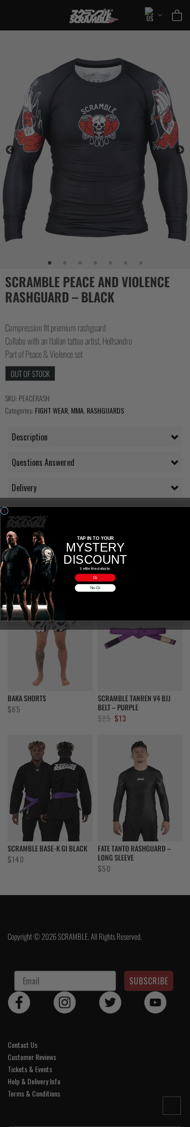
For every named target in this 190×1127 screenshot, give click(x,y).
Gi (95, 577)
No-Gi (95, 588)
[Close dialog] (4, 511)
